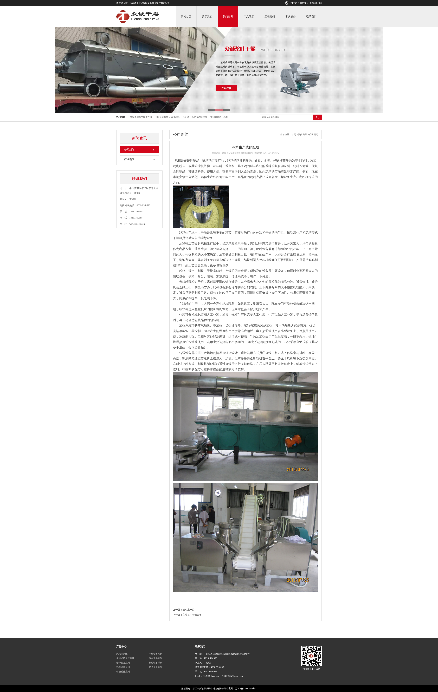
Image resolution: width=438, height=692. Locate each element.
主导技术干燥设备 (192, 615)
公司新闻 (129, 149)
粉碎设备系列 (123, 662)
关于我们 (207, 16)
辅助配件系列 (123, 671)
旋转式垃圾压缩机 (219, 117)
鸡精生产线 (121, 654)
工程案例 (270, 16)
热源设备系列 (123, 667)
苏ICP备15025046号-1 (246, 688)
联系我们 (311, 16)
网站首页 (186, 16)
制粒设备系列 (155, 662)
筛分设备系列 (155, 667)
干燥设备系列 (155, 654)
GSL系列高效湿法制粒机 (195, 117)
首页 (293, 134)
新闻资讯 (228, 16)
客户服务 (290, 16)
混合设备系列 (155, 658)
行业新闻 (129, 159)
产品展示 (249, 16)
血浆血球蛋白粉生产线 (141, 117)
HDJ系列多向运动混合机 (167, 117)
